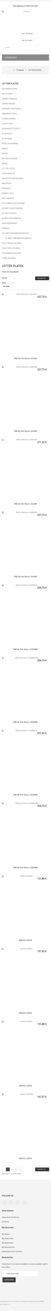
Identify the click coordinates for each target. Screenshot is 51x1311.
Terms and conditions (10, 1217)
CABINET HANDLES (9, 99)
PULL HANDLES (8, 198)
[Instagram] (24, 1202)
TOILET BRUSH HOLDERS (11, 243)
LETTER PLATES (8, 168)
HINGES (5, 149)
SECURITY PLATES (9, 213)
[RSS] (17, 1202)
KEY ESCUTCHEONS (9, 159)
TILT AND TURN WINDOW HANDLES (15, 233)
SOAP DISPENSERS (9, 223)
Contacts (5, 1222)
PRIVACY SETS (8, 193)
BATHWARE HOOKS (9, 89)
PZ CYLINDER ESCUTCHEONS (13, 203)
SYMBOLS (6, 228)
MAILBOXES (6, 183)
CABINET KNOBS (8, 104)
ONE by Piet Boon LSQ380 (25, 358)
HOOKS (5, 154)
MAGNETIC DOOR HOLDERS (12, 178)
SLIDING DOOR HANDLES (11, 218)
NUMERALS (6, 188)
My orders (6, 1234)
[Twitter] (11, 1202)
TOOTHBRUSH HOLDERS (11, 253)
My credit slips (7, 1238)
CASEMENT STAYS (9, 114)
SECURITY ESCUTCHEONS (12, 208)
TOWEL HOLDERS (8, 258)
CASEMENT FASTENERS (11, 109)
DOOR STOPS (7, 124)
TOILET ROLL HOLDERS (11, 248)
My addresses (7, 1243)
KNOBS (4, 164)
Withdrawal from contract (12, 1251)
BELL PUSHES (7, 94)
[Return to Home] (10, 70)
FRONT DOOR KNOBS (10, 144)
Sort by (4, 278)
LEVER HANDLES (8, 173)
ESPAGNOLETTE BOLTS (11, 129)
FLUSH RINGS (7, 139)
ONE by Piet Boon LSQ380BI (25, 649)
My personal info (8, 1247)
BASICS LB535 (25, 940)
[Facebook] (4, 1202)
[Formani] (25, 18)
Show (4, 283)
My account (7, 1227)
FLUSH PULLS (7, 134)
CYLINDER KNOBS (9, 119)
